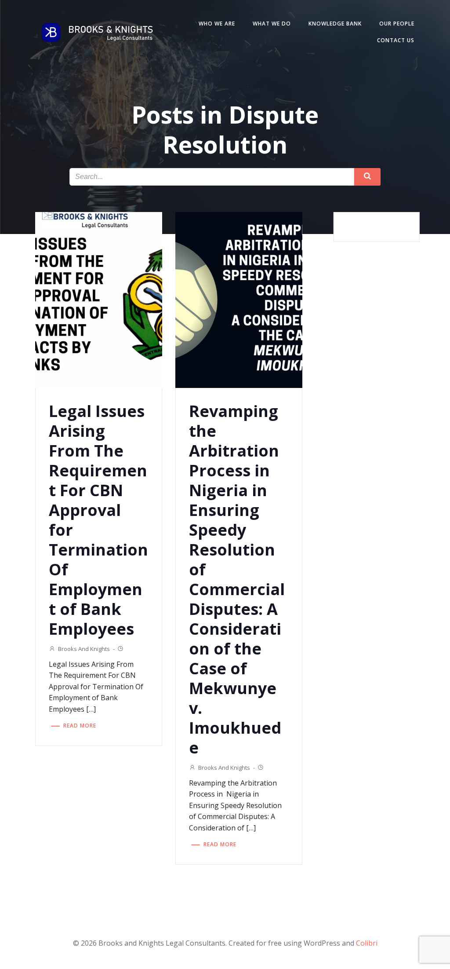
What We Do (272, 23)
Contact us (395, 40)
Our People (396, 23)
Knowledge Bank (335, 23)
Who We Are (217, 23)
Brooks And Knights (84, 649)
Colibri (366, 943)
